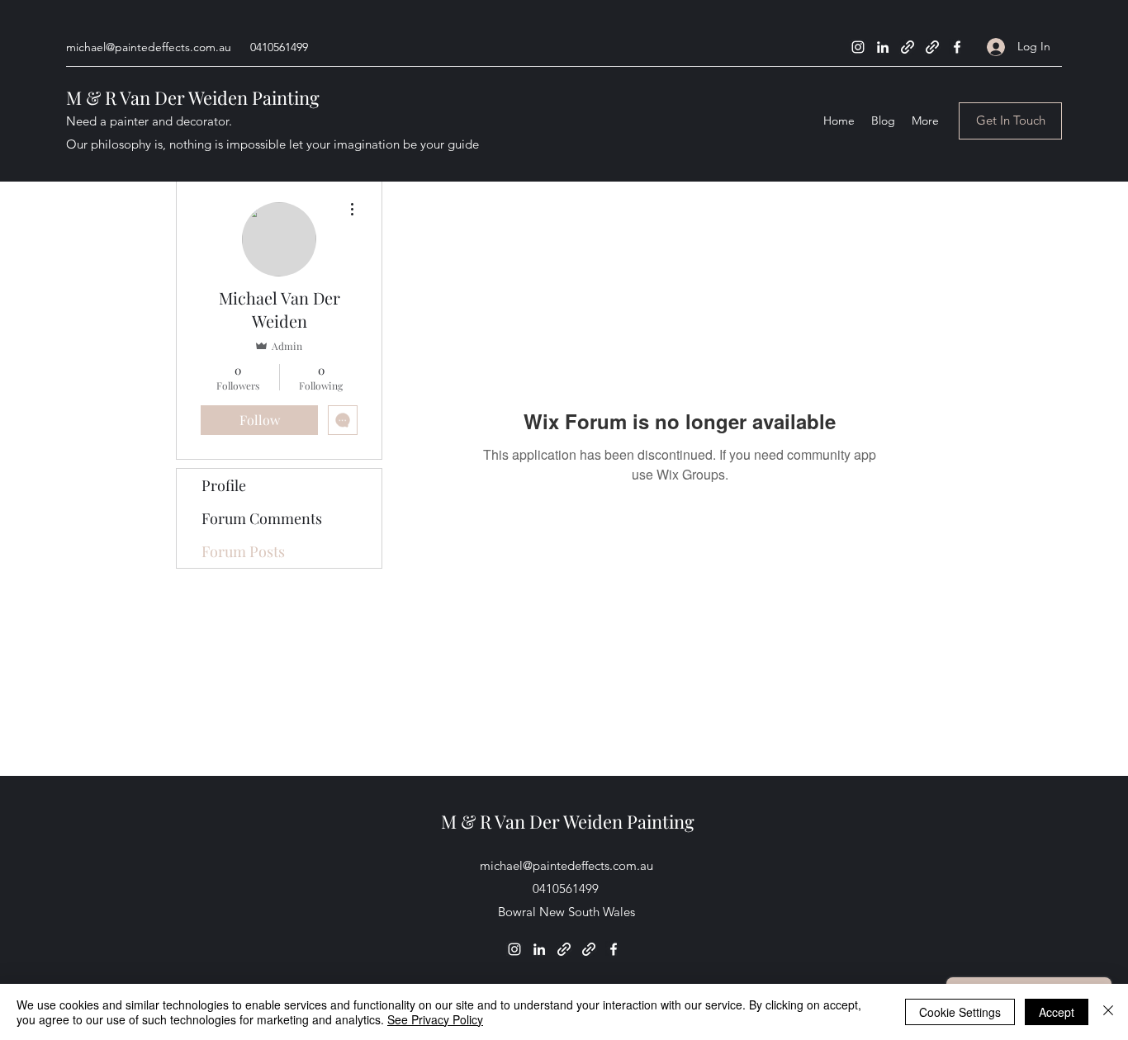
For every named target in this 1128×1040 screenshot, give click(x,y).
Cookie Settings (960, 1012)
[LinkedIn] (882, 47)
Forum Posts (243, 551)
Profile (223, 485)
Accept (1056, 1012)
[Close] (1108, 1012)
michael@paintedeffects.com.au (148, 47)
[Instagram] (858, 47)
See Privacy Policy (435, 1019)
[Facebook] (957, 47)
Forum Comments (261, 518)
